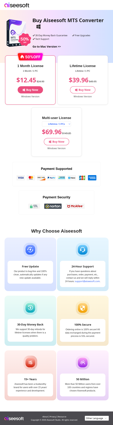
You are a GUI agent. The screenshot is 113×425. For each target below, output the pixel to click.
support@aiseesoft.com (87, 281)
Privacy (53, 416)
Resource (62, 416)
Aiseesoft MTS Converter (73, 20)
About (45, 416)
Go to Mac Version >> (47, 46)
